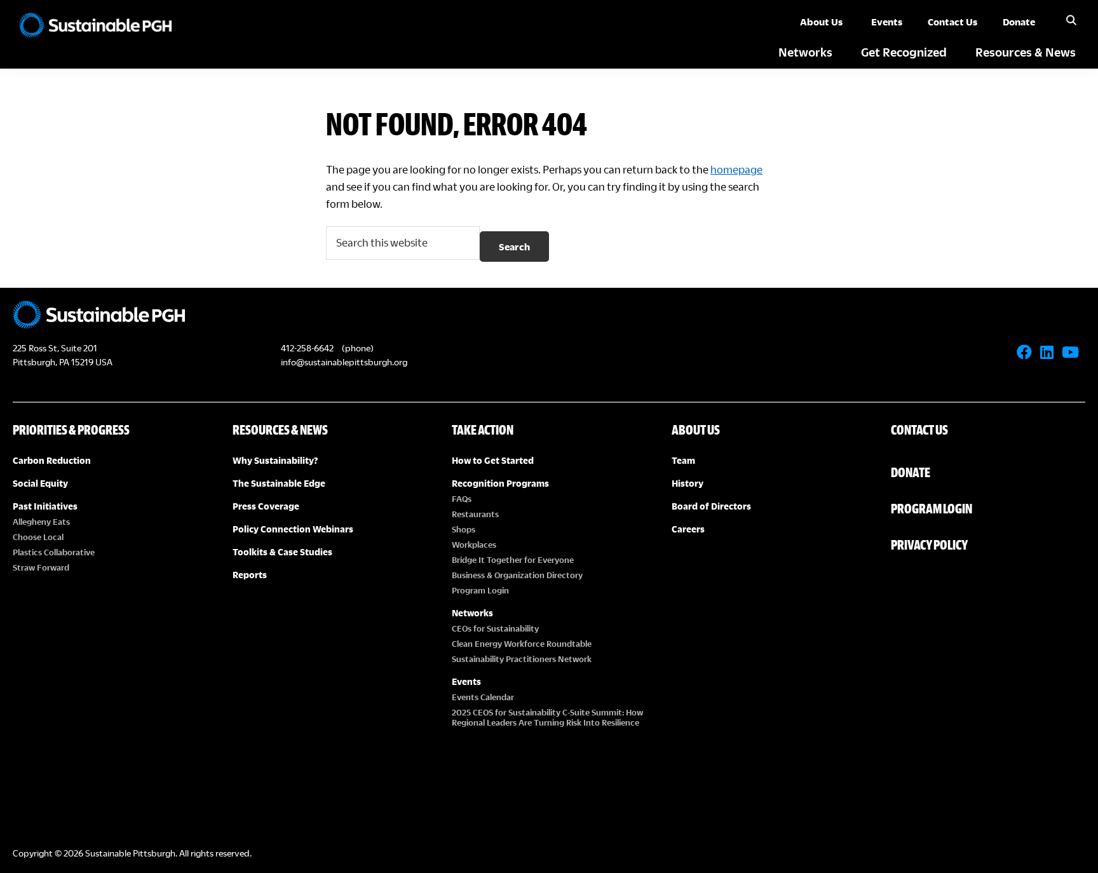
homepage (736, 169)
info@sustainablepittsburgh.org (344, 362)
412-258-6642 (307, 348)
